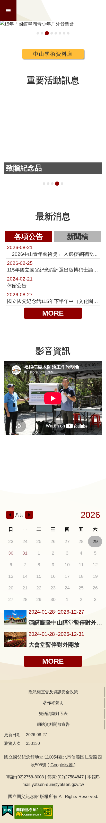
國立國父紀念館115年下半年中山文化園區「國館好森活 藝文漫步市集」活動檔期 (53, 298)
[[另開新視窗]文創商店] (53, 476)
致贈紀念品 (57, 184)
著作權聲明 (53, 703)
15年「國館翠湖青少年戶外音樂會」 (47, 33)
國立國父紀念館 (62, 10)
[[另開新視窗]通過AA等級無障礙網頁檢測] (33, 812)
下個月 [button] (29, 515)
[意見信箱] (73, 492)
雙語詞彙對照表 (53, 713)
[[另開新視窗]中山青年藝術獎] (73, 476)
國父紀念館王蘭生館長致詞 (48, 183)
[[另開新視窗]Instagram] (12, 492)
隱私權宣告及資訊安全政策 (53, 692)
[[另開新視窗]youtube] (53, 492)
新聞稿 (78, 237)
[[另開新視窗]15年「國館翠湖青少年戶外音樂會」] (53, 24)
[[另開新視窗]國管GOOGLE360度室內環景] (53, 455)
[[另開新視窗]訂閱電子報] (12, 476)
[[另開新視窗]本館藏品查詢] (32, 455)
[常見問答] (94, 492)
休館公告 (20, 282)
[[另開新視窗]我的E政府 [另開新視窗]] (7, 811)
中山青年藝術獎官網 (64, 33)
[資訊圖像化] (94, 455)
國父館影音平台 (68, 33)
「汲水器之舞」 (62, 183)
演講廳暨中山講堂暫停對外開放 (65, 622)
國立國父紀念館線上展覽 (60, 33)
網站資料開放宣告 (53, 724)
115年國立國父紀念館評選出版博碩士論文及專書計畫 (53, 266)
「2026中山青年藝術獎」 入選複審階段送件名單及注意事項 (53, 250)
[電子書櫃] (32, 476)
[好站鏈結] (73, 455)
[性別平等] (94, 476)
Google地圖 (62, 764)
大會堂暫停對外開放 (54, 644)
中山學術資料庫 (53, 54)
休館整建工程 (56, 33)
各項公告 (28, 237)
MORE (53, 313)
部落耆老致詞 (52, 183)
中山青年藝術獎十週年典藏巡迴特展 (38, 33)
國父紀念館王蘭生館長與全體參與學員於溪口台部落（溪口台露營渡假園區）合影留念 (44, 183)
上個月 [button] (10, 515)
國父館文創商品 (51, 33)
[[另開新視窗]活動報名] (12, 455)
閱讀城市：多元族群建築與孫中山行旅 (42, 33)
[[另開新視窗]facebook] (32, 492)
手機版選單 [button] (8, 10)
